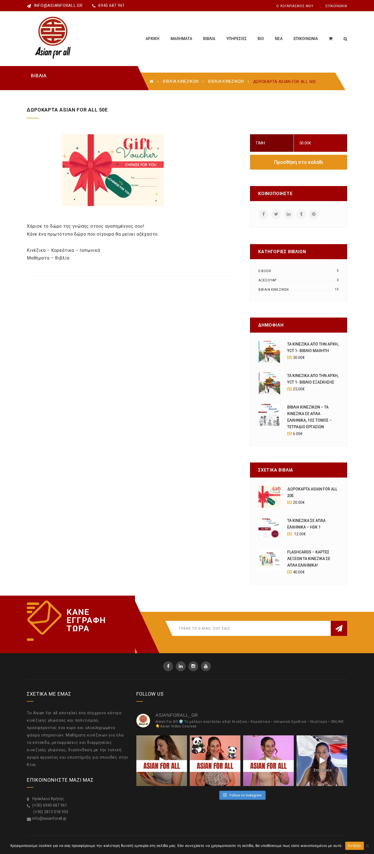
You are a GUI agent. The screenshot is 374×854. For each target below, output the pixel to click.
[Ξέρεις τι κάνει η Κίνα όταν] (215, 760)
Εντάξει (354, 845)
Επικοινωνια (336, 6)
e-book (264, 271)
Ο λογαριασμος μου (294, 6)
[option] (150, 170)
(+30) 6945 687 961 (49, 805)
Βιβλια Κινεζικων (180, 81)
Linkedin (181, 666)
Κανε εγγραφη (86, 616)
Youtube (206, 666)
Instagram (193, 666)
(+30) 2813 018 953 (50, 811)
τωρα (78, 628)
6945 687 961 (111, 5)
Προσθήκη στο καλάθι (298, 162)
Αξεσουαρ (267, 280)
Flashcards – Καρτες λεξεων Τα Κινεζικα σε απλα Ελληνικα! (308, 558)
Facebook (168, 666)
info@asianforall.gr (58, 5)
